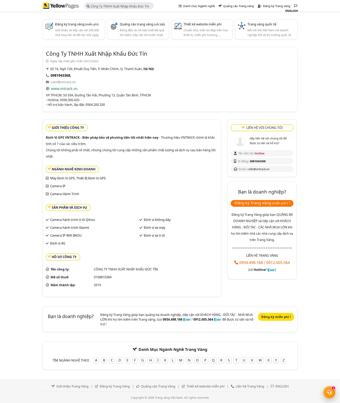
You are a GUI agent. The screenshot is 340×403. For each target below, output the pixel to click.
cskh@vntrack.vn (63, 82)
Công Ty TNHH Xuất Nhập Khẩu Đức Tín (119, 6)
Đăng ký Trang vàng (276, 6)
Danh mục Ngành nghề (198, 6)
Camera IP (58, 186)
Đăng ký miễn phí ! (276, 317)
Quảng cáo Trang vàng (238, 6)
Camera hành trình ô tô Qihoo (72, 220)
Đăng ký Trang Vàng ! (262, 203)
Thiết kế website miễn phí (203, 24)
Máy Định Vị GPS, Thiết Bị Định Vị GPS (78, 178)
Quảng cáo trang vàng (142, 24)
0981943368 (60, 75)
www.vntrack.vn (64, 88)
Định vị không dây (157, 220)
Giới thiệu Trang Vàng (72, 386)
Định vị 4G (57, 243)
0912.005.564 (278, 262)
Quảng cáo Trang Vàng (158, 386)
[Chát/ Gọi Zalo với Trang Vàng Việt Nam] (271, 269)
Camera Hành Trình (64, 194)
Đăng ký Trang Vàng (115, 386)
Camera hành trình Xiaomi (69, 227)
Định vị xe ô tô (154, 235)
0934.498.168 (251, 262)
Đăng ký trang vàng (77, 24)
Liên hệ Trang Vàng (250, 386)
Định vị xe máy (154, 227)
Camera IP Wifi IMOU (66, 235)
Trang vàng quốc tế (262, 24)
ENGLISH (282, 386)
